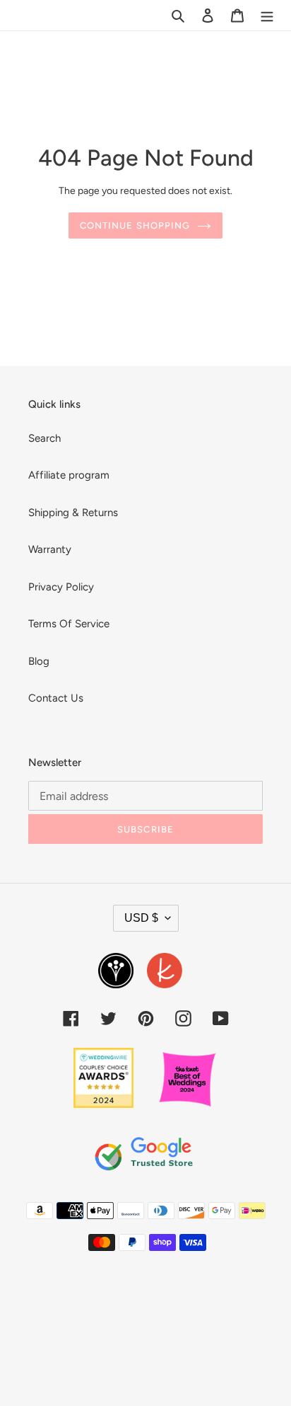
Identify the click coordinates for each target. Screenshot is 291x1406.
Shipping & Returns (73, 512)
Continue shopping (135, 225)
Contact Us (55, 698)
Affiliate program (68, 475)
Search (44, 438)
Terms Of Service (68, 623)
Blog (38, 661)
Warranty (49, 549)
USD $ (141, 918)
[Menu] (267, 15)
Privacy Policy (61, 587)
